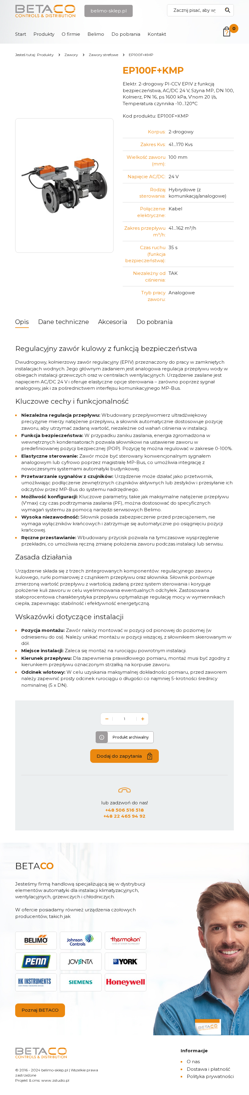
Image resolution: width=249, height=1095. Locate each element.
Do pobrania (125, 34)
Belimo (95, 34)
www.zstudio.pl (55, 1080)
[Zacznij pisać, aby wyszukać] (227, 10)
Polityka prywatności (210, 1076)
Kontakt (157, 34)
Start (20, 34)
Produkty (43, 34)
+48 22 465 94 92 (124, 816)
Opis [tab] (22, 321)
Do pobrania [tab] (154, 321)
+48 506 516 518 (124, 810)
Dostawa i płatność (208, 1069)
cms (35, 1080)
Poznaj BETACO (40, 1010)
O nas (193, 1061)
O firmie (71, 34)
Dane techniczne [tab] (63, 321)
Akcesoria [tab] (112, 321)
